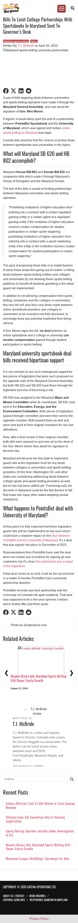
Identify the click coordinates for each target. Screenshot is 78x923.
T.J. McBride (26, 45)
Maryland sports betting (16, 41)
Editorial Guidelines (14, 900)
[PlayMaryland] (37, 8)
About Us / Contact (13, 896)
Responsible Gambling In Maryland (49, 900)
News (34, 41)
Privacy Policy (39, 918)
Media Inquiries (37, 896)
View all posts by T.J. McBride (28, 766)
